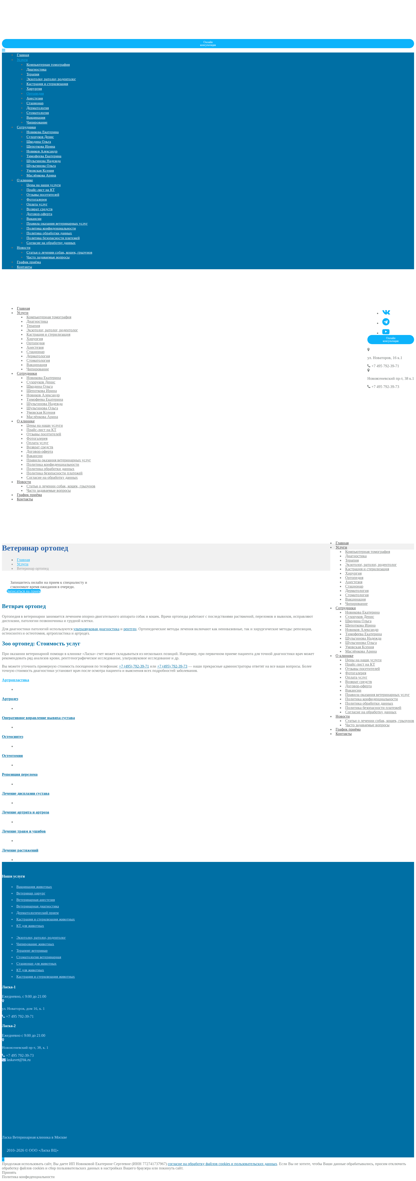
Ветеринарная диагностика (37, 906)
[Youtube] (386, 332)
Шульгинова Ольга (41, 166)
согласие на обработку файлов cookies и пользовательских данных (222, 1164)
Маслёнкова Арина (41, 175)
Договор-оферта (39, 214)
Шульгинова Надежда (43, 161)
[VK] (386, 312)
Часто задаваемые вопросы (48, 257)
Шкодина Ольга (38, 142)
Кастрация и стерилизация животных (45, 919)
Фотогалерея (36, 199)
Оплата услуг (36, 204)
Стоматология (37, 113)
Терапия (32, 74)
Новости (23, 247)
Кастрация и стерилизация (47, 84)
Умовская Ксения (40, 170)
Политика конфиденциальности (51, 228)
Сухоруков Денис (40, 137)
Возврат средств (39, 209)
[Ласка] (38, 37)
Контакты (24, 267)
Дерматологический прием (37, 913)
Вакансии (33, 219)
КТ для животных (30, 926)
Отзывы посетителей (42, 195)
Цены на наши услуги (43, 185)
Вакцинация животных (34, 887)
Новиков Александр (42, 151)
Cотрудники (26, 127)
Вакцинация (35, 117)
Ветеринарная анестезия (35, 900)
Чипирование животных (35, 944)
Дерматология (37, 108)
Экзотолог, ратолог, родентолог (51, 79)
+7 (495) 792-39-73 (172, 666)
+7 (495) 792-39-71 (134, 666)
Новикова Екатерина (42, 132)
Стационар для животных (36, 963)
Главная (23, 55)
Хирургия (34, 89)
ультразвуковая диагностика (96, 629)
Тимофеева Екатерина (43, 156)
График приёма (29, 262)
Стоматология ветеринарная (38, 957)
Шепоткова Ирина (40, 146)
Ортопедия (35, 93)
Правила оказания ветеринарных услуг (57, 223)
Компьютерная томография (48, 64)
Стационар (35, 103)
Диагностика (36, 69)
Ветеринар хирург (30, 893)
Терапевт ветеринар (32, 950)
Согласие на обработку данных (51, 243)
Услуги (22, 60)
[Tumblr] (386, 322)
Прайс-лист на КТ (40, 190)
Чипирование (36, 122)
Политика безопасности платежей (53, 238)
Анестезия (34, 98)
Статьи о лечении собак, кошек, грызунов (59, 252)
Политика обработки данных (49, 233)
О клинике (25, 180)
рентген (130, 629)
